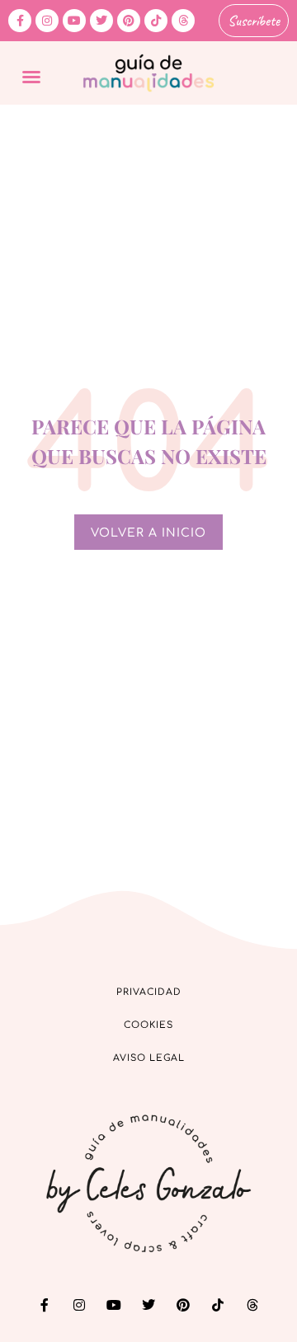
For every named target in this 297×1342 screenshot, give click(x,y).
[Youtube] (74, 20)
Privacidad (149, 992)
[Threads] (183, 20)
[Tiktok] (155, 20)
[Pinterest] (128, 20)
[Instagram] (47, 20)
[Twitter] (101, 20)
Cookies (148, 1025)
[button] (31, 77)
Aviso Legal (149, 1058)
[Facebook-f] (19, 20)
